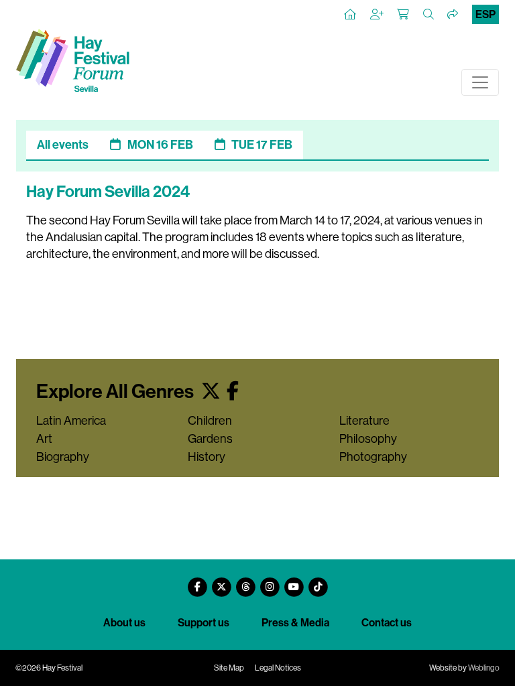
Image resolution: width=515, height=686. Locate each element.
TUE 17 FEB (261, 144)
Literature (364, 420)
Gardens (210, 438)
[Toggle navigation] (480, 82)
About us (124, 622)
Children (210, 420)
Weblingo (484, 668)
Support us (203, 622)
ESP (485, 14)
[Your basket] (404, 15)
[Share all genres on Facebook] (233, 391)
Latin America (71, 420)
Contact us (386, 622)
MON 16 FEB (160, 144)
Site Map (229, 668)
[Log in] (377, 15)
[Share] (453, 15)
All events (63, 144)
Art (44, 438)
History (206, 457)
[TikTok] (318, 582)
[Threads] (245, 582)
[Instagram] (270, 582)
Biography (62, 457)
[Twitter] (221, 582)
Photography (373, 457)
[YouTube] (294, 582)
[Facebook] (197, 582)
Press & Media (295, 622)
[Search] (429, 15)
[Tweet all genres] (211, 391)
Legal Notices (278, 668)
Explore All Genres (116, 391)
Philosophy (368, 438)
